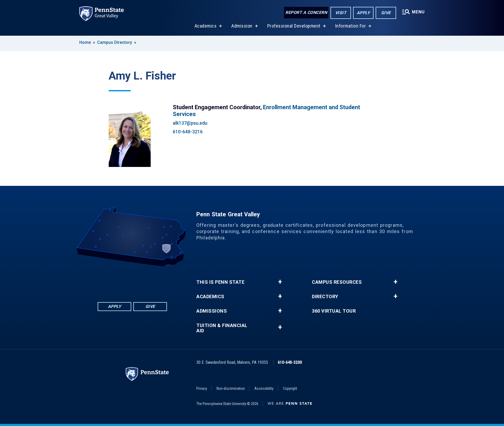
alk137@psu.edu (190, 123)
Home (85, 42)
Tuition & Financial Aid (222, 328)
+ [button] (280, 282)
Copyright (290, 388)
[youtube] (139, 281)
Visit (340, 12)
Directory (325, 296)
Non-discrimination (231, 388)
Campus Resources (337, 282)
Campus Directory (114, 42)
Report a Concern (306, 12)
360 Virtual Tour (334, 311)
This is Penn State (220, 282)
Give (386, 12)
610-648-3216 (188, 131)
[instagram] (152, 281)
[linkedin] (125, 281)
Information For (350, 26)
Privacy (201, 388)
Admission (242, 26)
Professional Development (294, 26)
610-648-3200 (290, 362)
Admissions (211, 311)
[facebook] (112, 281)
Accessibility (264, 388)
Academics (206, 26)
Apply (363, 12)
